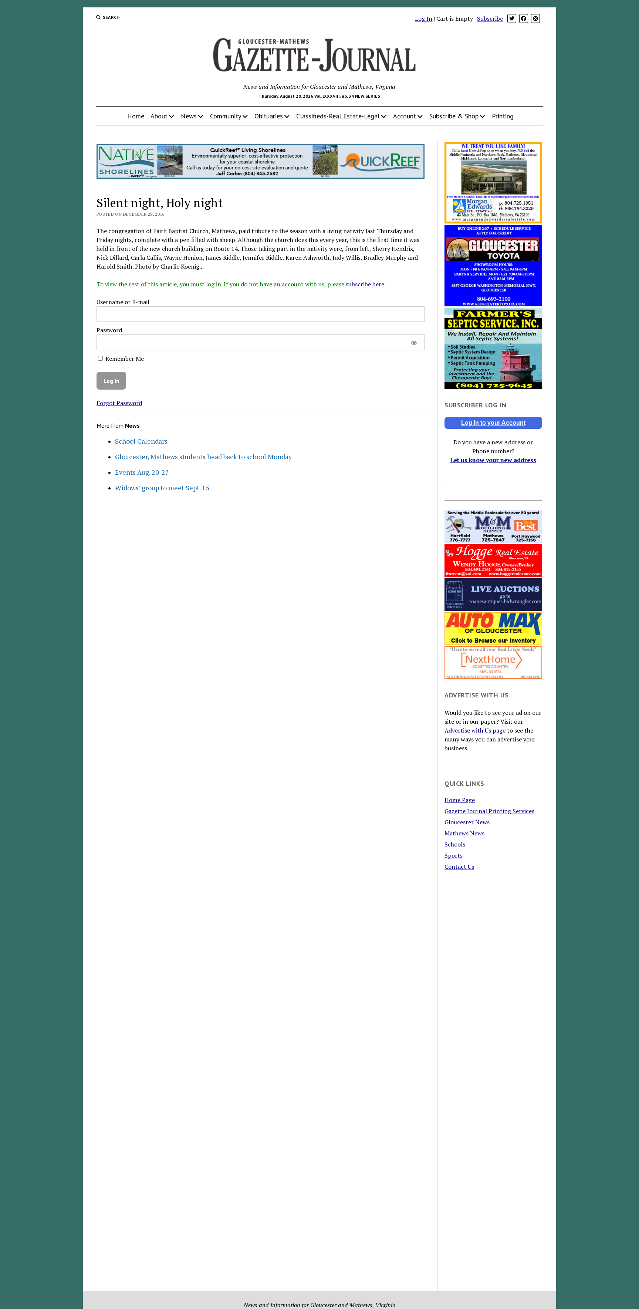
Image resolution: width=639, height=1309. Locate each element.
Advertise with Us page (475, 730)
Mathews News (464, 833)
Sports (453, 855)
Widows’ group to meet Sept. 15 (162, 487)
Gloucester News (467, 822)
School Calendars (141, 441)
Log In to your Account (493, 423)
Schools (454, 844)
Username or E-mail (123, 302)
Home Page (459, 800)
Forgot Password (119, 403)
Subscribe (490, 18)
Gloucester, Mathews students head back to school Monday (203, 456)
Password (109, 330)
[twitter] (511, 18)
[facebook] (523, 18)
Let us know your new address (493, 460)
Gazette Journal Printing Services (489, 811)
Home (135, 116)
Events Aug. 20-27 (142, 472)
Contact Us (459, 866)
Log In (423, 18)
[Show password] (414, 342)
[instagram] (535, 18)
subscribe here (365, 284)
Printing (503, 116)
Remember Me (124, 358)
